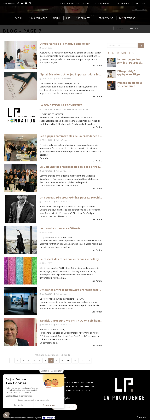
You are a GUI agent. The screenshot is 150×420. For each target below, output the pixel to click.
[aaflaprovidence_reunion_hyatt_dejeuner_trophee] (20, 178)
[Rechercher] (141, 45)
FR (137, 3)
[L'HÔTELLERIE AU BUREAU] (111, 62)
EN (144, 3)
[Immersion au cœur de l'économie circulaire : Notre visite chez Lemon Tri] (111, 85)
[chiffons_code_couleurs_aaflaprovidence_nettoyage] (20, 270)
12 (81, 360)
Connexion (142, 417)
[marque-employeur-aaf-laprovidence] (20, 55)
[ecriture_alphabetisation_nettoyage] (20, 86)
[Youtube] (26, 4)
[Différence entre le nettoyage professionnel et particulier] (20, 301)
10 (68, 360)
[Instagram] (30, 4)
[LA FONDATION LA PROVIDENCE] (20, 117)
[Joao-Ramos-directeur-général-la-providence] (20, 209)
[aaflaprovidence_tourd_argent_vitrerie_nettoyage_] (20, 240)
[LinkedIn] (22, 4)
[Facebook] (18, 4)
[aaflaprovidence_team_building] (20, 147)
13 (88, 360)
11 (75, 360)
